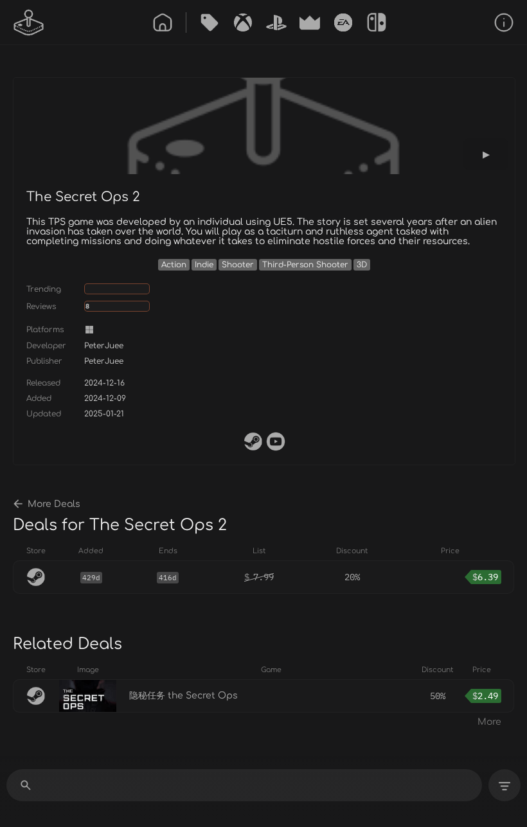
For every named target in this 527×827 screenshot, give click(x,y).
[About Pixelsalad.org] (504, 22)
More (489, 722)
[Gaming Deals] (209, 22)
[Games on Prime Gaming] (309, 22)
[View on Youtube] (275, 441)
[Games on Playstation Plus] (276, 22)
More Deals (54, 504)
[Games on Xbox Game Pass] (243, 22)
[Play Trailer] (485, 154)
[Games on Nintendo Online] (376, 22)
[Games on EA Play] (343, 22)
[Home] (162, 22)
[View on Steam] (253, 441)
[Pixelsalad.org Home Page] (29, 22)
